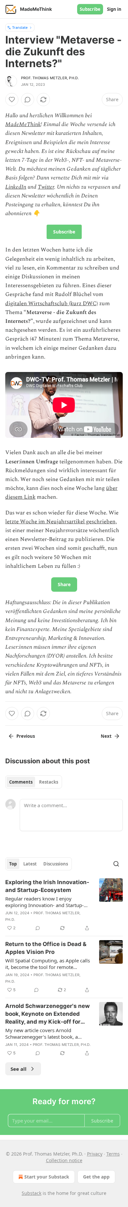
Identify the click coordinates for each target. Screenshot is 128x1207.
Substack (31, 1193)
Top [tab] (13, 864)
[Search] (116, 863)
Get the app (96, 1177)
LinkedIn (15, 187)
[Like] (11, 99)
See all (19, 1069)
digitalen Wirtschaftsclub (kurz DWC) (51, 303)
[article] (64, 905)
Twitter (46, 187)
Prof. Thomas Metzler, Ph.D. (50, 78)
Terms (113, 1154)
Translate (20, 27)
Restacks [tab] (48, 782)
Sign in (114, 9)
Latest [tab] (30, 864)
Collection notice (64, 1160)
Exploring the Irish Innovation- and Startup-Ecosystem (47, 886)
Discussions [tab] (55, 864)
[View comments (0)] (27, 99)
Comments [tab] (20, 782)
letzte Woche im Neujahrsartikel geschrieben (60, 521)
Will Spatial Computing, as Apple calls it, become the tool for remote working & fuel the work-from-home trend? (47, 963)
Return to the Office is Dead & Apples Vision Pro (45, 948)
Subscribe (90, 9)
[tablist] (33, 782)
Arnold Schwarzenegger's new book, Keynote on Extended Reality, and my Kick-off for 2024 (47, 1014)
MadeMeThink (23, 124)
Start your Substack (46, 1177)
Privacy (94, 1154)
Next (106, 736)
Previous (25, 736)
